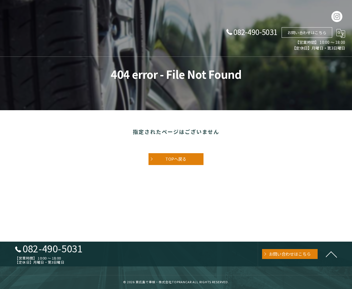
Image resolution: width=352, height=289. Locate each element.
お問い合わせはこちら (306, 32)
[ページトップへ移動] (331, 254)
